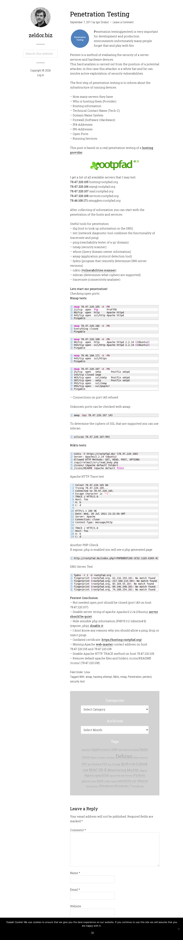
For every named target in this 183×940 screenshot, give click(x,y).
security (124, 781)
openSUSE (102, 775)
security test (77, 681)
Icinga (116, 764)
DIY (84, 764)
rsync (107, 781)
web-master (104, 644)
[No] (178, 929)
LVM (85, 770)
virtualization (92, 786)
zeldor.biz (41, 35)
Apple (95, 749)
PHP (122, 775)
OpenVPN (115, 775)
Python (139, 775)
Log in (40, 75)
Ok (92, 933)
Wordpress (138, 786)
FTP (104, 764)
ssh (134, 781)
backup (135, 749)
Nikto (116, 677)
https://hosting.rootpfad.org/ (122, 640)
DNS (90, 764)
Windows (106, 786)
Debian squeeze (140, 757)
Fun (110, 764)
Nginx (89, 775)
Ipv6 (124, 763)
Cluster (93, 757)
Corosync (102, 757)
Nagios (143, 770)
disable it (96, 626)
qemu (93, 781)
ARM (114, 749)
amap (89, 677)
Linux (87, 672)
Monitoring (117, 770)
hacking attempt (102, 677)
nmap (123, 677)
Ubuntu (142, 781)
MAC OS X (98, 770)
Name (75, 873)
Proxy (129, 775)
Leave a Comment (123, 22)
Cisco (86, 757)
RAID (100, 781)
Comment (78, 830)
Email (75, 889)
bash (144, 749)
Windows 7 (122, 786)
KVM (132, 764)
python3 (86, 781)
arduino (105, 749)
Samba (114, 781)
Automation (124, 749)
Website (75, 906)
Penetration (134, 677)
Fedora (96, 764)
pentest (147, 677)
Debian (124, 756)
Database (111, 757)
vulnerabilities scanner (98, 270)
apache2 (86, 749)
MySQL (133, 770)
